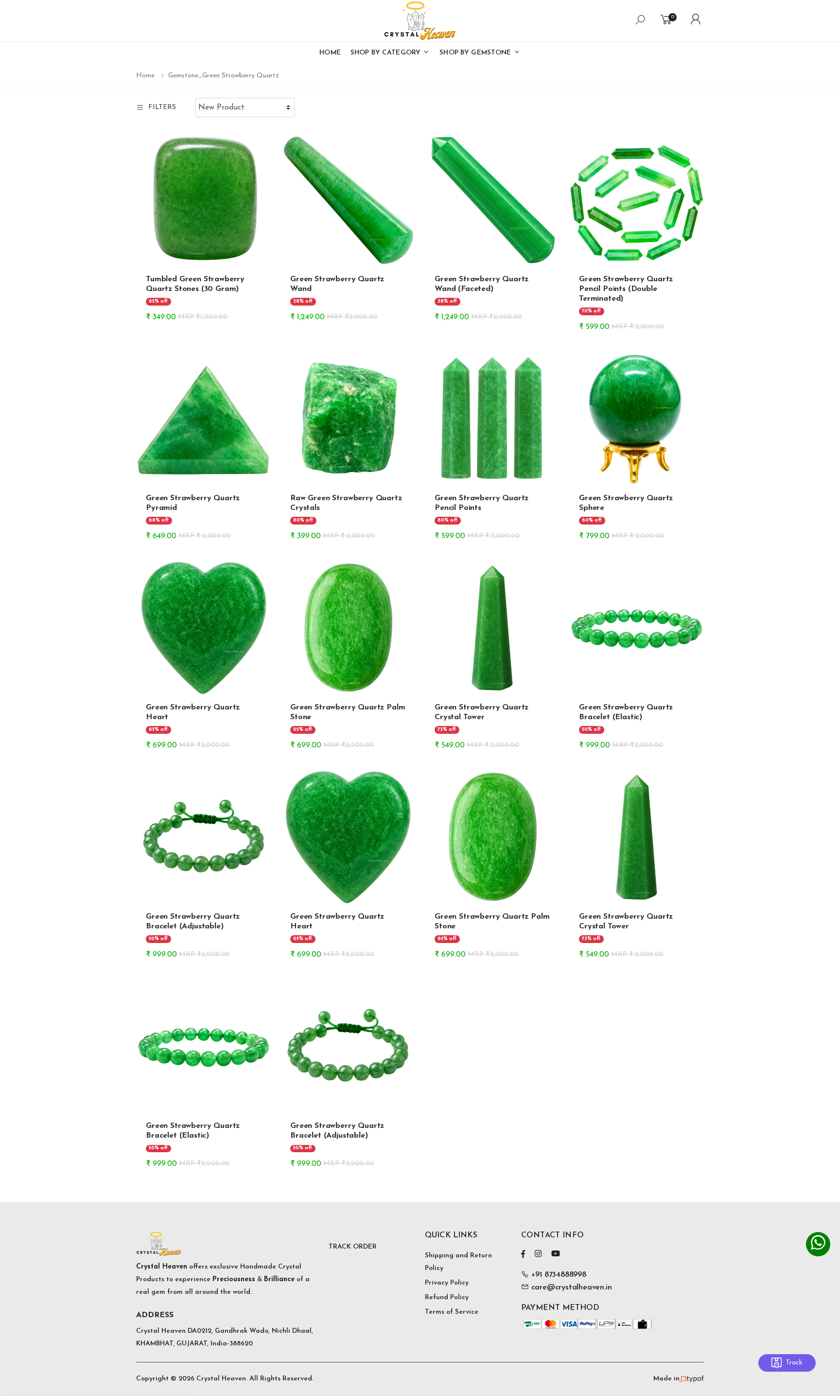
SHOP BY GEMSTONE (476, 52)
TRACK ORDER (353, 1247)
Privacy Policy (447, 1283)
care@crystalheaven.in (571, 1287)
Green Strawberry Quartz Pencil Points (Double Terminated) (626, 289)
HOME (330, 52)
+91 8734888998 (557, 1275)
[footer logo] (227, 1244)
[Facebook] (523, 1254)
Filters (162, 107)
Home (145, 75)
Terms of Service (451, 1312)
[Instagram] (538, 1254)
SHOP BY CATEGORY (386, 52)
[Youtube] (555, 1254)
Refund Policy (447, 1297)
